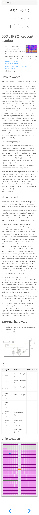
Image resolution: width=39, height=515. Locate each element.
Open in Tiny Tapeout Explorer (16, 66)
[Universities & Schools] (10, 510)
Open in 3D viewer (11, 64)
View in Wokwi (10, 68)
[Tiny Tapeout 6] (29, 510)
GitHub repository (11, 61)
